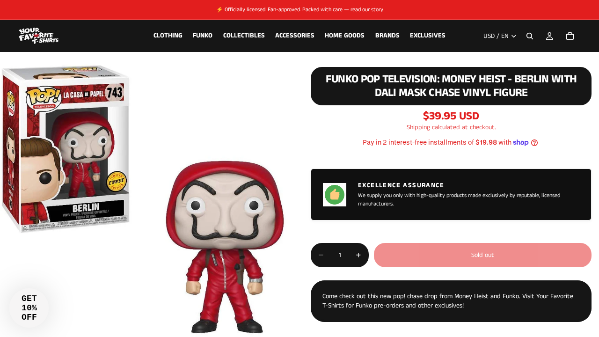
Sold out (482, 255)
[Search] (529, 36)
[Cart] (570, 36)
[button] (29, 308)
